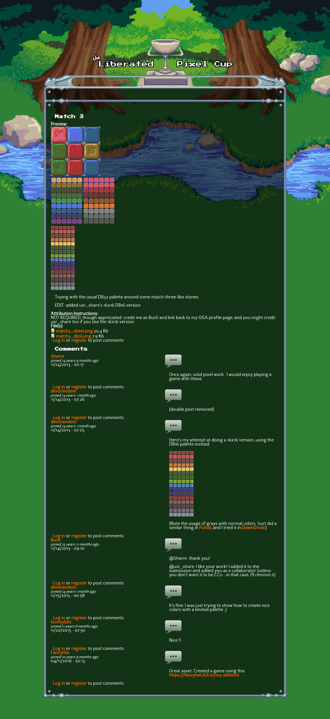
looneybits (61, 622)
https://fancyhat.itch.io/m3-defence (204, 675)
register (79, 341)
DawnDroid (253, 528)
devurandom (63, 391)
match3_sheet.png (74, 331)
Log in (59, 341)
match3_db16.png (73, 337)
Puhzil (205, 528)
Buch (56, 540)
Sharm (57, 357)
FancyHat (60, 653)
